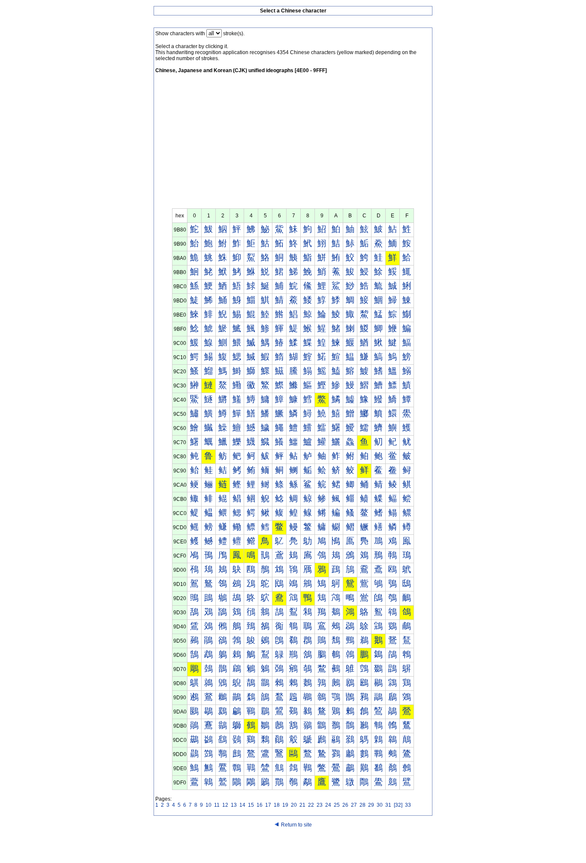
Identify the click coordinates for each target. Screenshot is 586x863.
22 (311, 805)
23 (320, 805)
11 (217, 805)
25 (337, 805)
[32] (398, 805)
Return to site (296, 825)
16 (260, 805)
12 (225, 805)
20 (294, 805)
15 (251, 805)
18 (277, 805)
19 (285, 805)
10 (208, 805)
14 (242, 805)
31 (388, 805)
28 (362, 805)
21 (302, 805)
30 (380, 805)
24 (328, 805)
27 (354, 805)
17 (268, 805)
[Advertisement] (293, 144)
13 (234, 805)
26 (345, 805)
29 (371, 805)
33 (408, 805)
